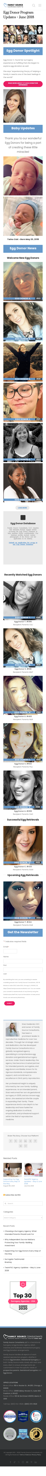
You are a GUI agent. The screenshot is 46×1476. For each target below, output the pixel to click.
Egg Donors (7, 1371)
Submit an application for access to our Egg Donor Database (23, 543)
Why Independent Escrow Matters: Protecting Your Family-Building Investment (20, 1240)
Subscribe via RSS (13, 1192)
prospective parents (11, 1368)
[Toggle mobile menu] (40, 5)
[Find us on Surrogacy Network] (23, 1277)
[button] (5, 1173)
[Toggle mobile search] (33, 5)
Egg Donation (15, 1357)
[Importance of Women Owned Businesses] (22, 1432)
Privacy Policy (36, 1452)
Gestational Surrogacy (30, 1357)
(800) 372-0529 (30, 1402)
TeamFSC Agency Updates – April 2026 (11, 1180)
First (5, 965)
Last (5, 974)
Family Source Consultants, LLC (15, 1340)
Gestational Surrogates (29, 1368)
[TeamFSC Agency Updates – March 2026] (33, 1164)
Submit (9, 1003)
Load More (22, 508)
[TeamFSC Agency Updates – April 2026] (12, 1164)
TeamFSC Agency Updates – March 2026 (33, 1180)
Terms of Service (25, 1452)
